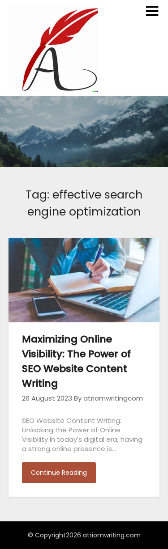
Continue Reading (59, 472)
